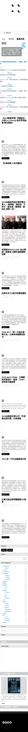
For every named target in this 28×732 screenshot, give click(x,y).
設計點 (3, 615)
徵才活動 (7, 603)
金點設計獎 (7, 598)
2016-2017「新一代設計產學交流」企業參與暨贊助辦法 (13, 334)
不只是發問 (7, 579)
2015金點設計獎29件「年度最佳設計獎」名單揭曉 (14, 417)
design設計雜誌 (5, 566)
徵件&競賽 (4, 590)
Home (3, 39)
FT (9, 728)
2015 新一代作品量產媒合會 (14, 459)
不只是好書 (7, 575)
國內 (6, 586)
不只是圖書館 (5, 573)
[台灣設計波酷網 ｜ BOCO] (6, 9)
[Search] (25, 558)
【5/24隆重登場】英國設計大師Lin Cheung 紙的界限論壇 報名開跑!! (14, 120)
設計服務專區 (7, 611)
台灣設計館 (4, 581)
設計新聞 (4, 613)
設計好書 (7, 568)
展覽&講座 (4, 585)
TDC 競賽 (7, 592)
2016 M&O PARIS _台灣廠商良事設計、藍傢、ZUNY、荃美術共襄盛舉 (14, 379)
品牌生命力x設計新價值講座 (14, 293)
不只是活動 (7, 577)
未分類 (3, 600)
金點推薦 (4, 622)
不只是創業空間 (5, 571)
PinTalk (6, 617)
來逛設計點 (7, 618)
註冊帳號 (10, 550)
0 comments (5, 127)
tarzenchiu (8, 256)
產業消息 (10, 72)
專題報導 (4, 583)
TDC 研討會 (4, 570)
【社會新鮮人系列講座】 (12, 163)
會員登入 (4, 550)
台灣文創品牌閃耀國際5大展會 (14, 500)
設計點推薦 (7, 620)
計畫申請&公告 (8, 609)
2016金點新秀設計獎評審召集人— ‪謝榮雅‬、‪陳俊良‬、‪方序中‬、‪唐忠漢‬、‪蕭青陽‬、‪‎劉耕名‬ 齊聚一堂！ (14, 205)
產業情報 (11, 39)
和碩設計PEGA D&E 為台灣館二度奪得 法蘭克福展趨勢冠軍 (14, 252)
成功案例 (7, 605)
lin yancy (8, 125)
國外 (6, 588)
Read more (5, 158)
